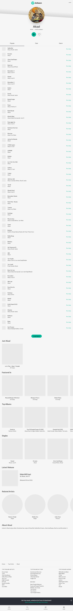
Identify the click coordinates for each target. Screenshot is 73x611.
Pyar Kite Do (11, 287)
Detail (9, 93)
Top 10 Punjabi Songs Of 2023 (35, 429)
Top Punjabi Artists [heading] (8, 569)
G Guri (12, 146)
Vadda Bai (10, 48)
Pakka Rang (11, 236)
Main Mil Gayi (25, 474)
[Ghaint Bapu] (57, 385)
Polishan (10, 293)
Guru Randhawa (6, 575)
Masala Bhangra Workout (12, 397)
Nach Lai (10, 65)
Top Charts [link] (33, 591)
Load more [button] (36, 336)
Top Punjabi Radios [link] (35, 592)
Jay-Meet (13, 135)
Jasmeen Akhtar (15, 180)
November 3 (11, 71)
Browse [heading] (32, 581)
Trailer (9, 173)
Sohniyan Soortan (13, 128)
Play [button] (34, 34)
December (10, 276)
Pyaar (9, 105)
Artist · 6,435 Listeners (36, 29)
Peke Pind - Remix (13, 202)
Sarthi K (10, 232)
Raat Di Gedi (62, 578)
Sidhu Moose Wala (7, 576)
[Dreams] (35, 449)
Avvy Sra (4, 578)
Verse (12, 294)
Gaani (9, 224)
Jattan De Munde (12, 139)
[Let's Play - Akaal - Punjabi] (12, 354)
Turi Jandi (10, 264)
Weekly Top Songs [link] (35, 587)
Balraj (17, 232)
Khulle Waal (11, 116)
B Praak (4, 581)
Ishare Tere (62, 583)
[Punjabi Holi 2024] (57, 417)
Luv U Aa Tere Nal (12, 162)
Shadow (10, 310)
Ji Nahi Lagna (11, 145)
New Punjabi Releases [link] (36, 584)
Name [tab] (61, 43)
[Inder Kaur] (57, 504)
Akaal (36, 26)
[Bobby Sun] (35, 504)
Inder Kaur (58, 517)
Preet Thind (28, 232)
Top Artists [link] (33, 589)
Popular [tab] (12, 43)
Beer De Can (11, 270)
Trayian (10, 207)
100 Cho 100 (11, 179)
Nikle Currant (62, 576)
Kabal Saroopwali (15, 118)
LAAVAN (10, 150)
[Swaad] (12, 449)
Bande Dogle (11, 99)
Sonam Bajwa (33, 575)
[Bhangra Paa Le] (35, 385)
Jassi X (13, 72)
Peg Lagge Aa (11, 122)
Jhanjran (12, 429)
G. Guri (13, 169)
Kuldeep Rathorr (15, 328)
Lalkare (10, 167)
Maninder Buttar (34, 576)
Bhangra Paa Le (35, 397)
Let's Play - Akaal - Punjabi (12, 366)
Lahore (60, 580)
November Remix (12, 196)
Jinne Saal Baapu (12, 59)
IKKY (3, 585)
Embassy (10, 315)
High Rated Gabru (63, 581)
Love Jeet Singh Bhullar (21, 260)
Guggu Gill (33, 578)
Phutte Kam (11, 219)
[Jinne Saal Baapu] (57, 449)
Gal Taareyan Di (12, 247)
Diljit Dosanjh (5, 580)
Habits (9, 88)
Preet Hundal (11, 266)
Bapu (9, 321)
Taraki (9, 184)
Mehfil (9, 298)
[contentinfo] (36, 582)
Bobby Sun (35, 517)
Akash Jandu (14, 49)
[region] (36, 564)
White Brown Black (64, 572)
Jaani (3, 573)
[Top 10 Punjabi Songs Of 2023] (35, 417)
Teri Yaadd (10, 258)
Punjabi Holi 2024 (58, 429)
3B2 (9, 253)
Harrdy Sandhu (6, 583)
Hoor (32, 232)
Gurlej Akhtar (14, 220)
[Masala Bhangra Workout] (12, 385)
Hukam (9, 156)
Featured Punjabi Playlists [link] (37, 586)
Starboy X (13, 106)
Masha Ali (21, 232)
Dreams (10, 54)
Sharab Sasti (11, 190)
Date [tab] (36, 43)
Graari (21, 328)
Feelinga (10, 213)
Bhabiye (10, 241)
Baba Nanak (11, 110)
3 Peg (60, 575)
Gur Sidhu (4, 586)
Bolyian (10, 230)
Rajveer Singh (12, 517)
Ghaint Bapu (57, 397)
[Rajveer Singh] (12, 504)
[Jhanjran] (12, 417)
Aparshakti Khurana (35, 573)
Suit (60, 585)
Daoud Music (14, 67)
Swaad (9, 76)
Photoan (10, 133)
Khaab (60, 586)
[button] (39, 34)
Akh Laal (10, 281)
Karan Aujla (5, 572)
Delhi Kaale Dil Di (12, 304)
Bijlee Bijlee (62, 573)
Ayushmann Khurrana (35, 572)
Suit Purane (11, 327)
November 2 (11, 82)
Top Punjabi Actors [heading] (36, 569)
